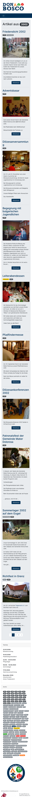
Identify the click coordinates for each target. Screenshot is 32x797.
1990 (23, 691)
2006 (5, 697)
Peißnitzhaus (23, 732)
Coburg (5, 707)
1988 (16, 691)
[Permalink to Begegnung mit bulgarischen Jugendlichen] (16, 230)
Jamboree (6, 724)
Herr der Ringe (24, 720)
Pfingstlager (11, 734)
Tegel (12, 749)
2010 (20, 697)
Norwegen (11, 732)
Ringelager (12, 735)
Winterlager (15, 755)
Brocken (24, 703)
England (21, 710)
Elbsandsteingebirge (8, 710)
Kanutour (19, 726)
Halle (27, 718)
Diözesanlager (12, 707)
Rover (17, 735)
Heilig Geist (10, 720)
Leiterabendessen (13, 275)
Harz (5, 720)
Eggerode (6, 708)
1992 (5, 693)
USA (5, 753)
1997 (16, 693)
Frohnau (13, 714)
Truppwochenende (22, 751)
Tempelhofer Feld (19, 749)
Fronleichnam (20, 714)
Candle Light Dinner (8, 705)
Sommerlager (6, 516)
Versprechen (10, 753)
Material (16, 730)
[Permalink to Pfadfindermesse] (16, 350)
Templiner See (7, 751)
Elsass (16, 710)
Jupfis (13, 726)
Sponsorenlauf (7, 741)
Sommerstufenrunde (16, 739)
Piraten (16, 734)
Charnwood (17, 705)
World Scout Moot (8, 757)
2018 (5, 701)
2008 (12, 697)
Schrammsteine (7, 737)
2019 (8, 701)
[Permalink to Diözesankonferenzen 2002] (16, 409)
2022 (20, 701)
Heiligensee (16, 720)
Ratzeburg (6, 735)
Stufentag (12, 747)
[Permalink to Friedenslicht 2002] (16, 47)
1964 (5, 691)
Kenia (24, 726)
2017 (24, 699)
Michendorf (22, 730)
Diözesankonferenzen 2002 (16, 391)
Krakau (5, 728)
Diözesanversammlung (15, 143)
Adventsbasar (11, 90)
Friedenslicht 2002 (14, 31)
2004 (20, 695)
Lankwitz (10, 728)
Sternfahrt (6, 747)
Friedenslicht (10, 35)
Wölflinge (22, 755)
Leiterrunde (6, 279)
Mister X (5, 732)
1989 (20, 691)
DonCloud (19, 707)
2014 (12, 699)
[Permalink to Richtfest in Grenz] (16, 592)
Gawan (26, 714)
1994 (8, 693)
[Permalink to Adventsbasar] (16, 106)
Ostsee (16, 732)
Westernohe (17, 753)
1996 (12, 693)
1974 (8, 691)
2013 (8, 699)
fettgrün (5, 712)
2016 (20, 699)
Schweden (14, 737)
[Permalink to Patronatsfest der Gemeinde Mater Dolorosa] (16, 457)
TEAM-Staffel (7, 749)
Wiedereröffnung (8, 755)
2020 (12, 701)
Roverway (23, 735)
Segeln (20, 737)
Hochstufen (6, 722)
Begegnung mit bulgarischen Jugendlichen (12, 211)
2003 (16, 695)
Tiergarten (14, 751)
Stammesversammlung (9, 745)
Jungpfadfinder (7, 726)
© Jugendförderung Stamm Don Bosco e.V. (24, 794)
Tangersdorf (19, 747)
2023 (24, 701)
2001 (9, 695)
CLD (22, 705)
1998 (20, 693)
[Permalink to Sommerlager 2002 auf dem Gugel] (16, 529)
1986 (12, 691)
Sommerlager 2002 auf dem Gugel (14, 512)
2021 (16, 701)
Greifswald (12, 716)
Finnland (11, 712)
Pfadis (5, 734)
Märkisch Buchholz (8, 730)
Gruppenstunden (16, 718)
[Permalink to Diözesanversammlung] (16, 160)
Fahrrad (26, 710)
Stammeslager (7, 743)
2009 (16, 697)
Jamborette (12, 724)
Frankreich (20, 712)
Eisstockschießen (14, 708)
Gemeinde (6, 716)
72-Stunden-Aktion (16, 703)
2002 (4, 35)
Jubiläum (25, 724)
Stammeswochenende (21, 745)
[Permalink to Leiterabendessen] (16, 291)
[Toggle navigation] (3, 15)
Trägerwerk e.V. (20, 605)
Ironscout (13, 722)
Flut (15, 712)
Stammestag (15, 743)
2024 (5, 703)
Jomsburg (19, 724)
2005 (24, 695)
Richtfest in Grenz (13, 576)
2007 (9, 697)
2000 (5, 695)
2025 (9, 703)
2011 (24, 697)
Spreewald (14, 741)
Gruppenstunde (7, 718)
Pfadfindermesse (13, 334)
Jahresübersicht (20, 722)
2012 (5, 699)
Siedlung (25, 737)
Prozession (22, 734)
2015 (16, 699)
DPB (24, 707)
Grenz (4, 579)
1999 (24, 693)
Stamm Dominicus (22, 741)
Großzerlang (23, 716)
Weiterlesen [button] (16, 82)
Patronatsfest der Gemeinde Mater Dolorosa (13, 438)
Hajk (23, 718)
